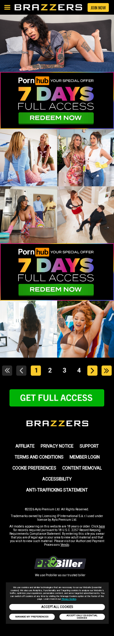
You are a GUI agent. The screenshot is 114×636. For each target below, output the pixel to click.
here (102, 526)
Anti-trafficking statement (57, 490)
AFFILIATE (25, 446)
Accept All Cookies (57, 607)
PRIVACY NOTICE (57, 446)
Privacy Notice (68, 599)
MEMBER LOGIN (85, 457)
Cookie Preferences (34, 468)
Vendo (64, 544)
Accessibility (57, 479)
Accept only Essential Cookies (82, 616)
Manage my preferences (32, 616)
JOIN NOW (98, 7)
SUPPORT (89, 446)
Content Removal (82, 468)
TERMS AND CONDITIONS (39, 457)
